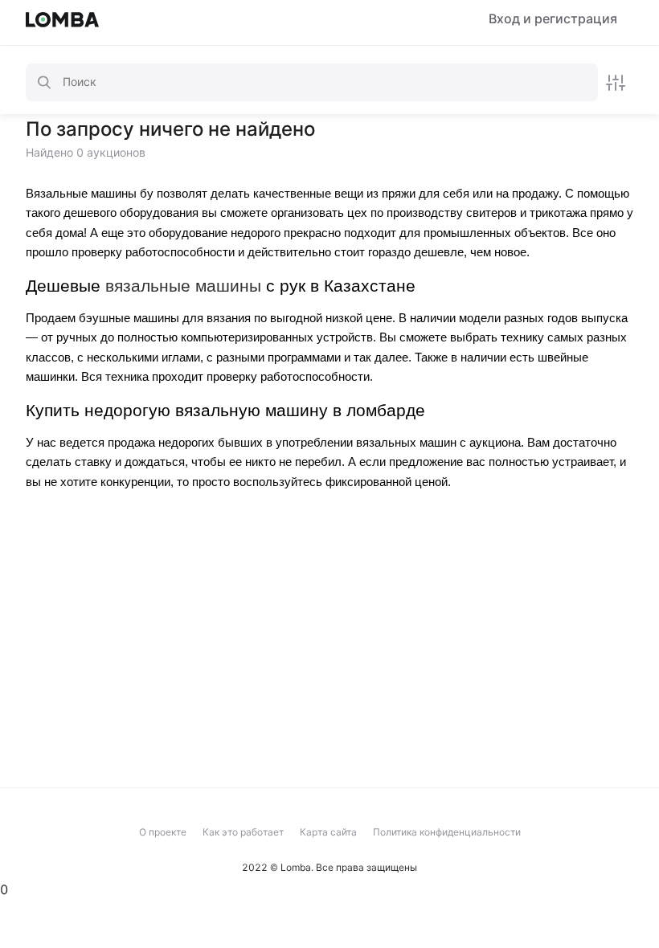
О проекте (162, 832)
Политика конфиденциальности (447, 832)
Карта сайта (328, 832)
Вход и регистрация (553, 19)
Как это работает (243, 832)
